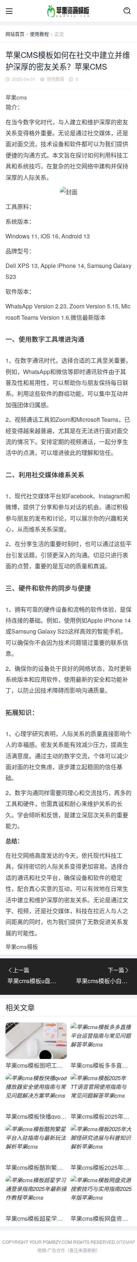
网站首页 (14, 33)
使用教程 (39, 33)
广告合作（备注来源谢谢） (73, 1250)
